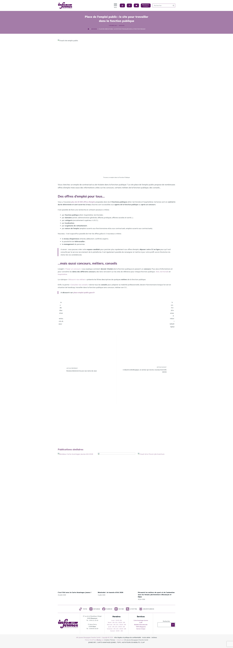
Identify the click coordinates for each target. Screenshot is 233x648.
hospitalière (62, 274)
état (157, 272)
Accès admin (146, 637)
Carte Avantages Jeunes (141, 620)
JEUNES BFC (92, 642)
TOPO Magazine (141, 626)
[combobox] (162, 5)
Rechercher (166, 621)
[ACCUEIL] (88, 29)
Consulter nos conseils (79, 285)
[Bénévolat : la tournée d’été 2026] (116, 521)
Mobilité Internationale (140, 624)
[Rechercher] (173, 625)
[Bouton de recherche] (173, 5)
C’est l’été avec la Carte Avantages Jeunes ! (74, 592)
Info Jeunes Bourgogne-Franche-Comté (136, 640)
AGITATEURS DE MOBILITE (131, 642)
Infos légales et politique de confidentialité (127, 637)
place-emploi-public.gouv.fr (84, 292)
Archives (121, 25)
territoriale (164, 272)
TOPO (119, 642)
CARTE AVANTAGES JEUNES (106, 642)
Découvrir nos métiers (76, 279)
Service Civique (140, 629)
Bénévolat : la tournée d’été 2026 (110, 592)
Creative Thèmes (109, 640)
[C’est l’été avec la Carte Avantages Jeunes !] (76, 521)
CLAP (140, 622)
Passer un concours (72, 269)
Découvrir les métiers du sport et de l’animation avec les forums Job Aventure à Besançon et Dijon (156, 594)
